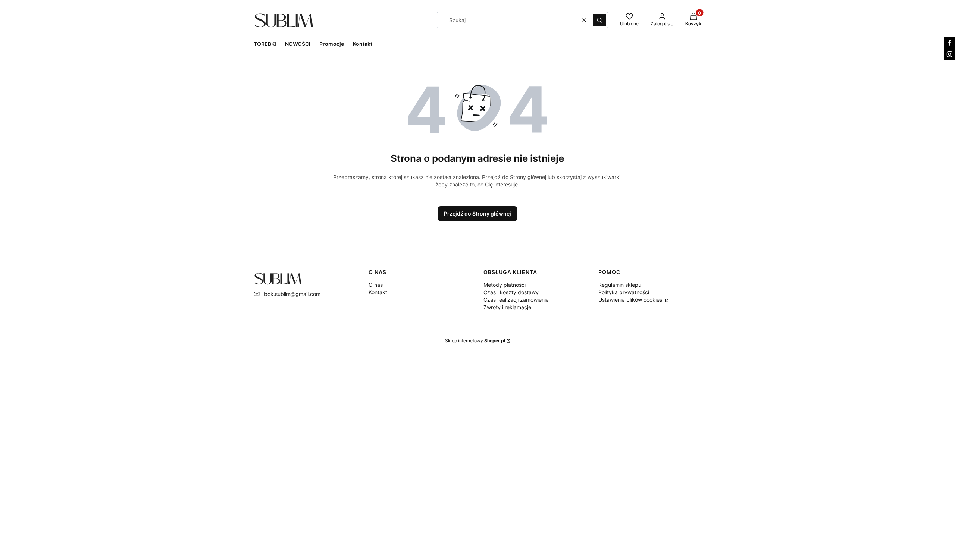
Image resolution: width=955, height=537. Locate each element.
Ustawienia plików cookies (631, 299)
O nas (376, 285)
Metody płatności (504, 285)
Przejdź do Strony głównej (477, 213)
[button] (599, 20)
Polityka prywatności (623, 292)
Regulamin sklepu (619, 285)
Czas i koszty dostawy (511, 292)
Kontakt (378, 292)
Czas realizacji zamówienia (516, 299)
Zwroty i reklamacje (507, 307)
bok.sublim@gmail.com (292, 294)
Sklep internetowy (475, 340)
